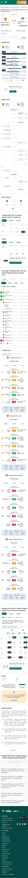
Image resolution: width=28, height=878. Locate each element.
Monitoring (4, 855)
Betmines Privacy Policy (7, 820)
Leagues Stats (5, 843)
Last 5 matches (6, 353)
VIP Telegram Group (6, 864)
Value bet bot (5, 858)
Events (4, 678)
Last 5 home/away (18, 353)
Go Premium (14, 700)
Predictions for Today (7, 869)
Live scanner (5, 851)
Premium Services (6, 849)
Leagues (4, 835)
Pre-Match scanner (6, 853)
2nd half (18, 220)
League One (7, 7)
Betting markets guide (7, 828)
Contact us (4, 822)
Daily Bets (4, 845)
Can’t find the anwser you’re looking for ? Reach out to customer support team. (14, 762)
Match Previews (5, 837)
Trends (23, 37)
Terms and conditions (7, 818)
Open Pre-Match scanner (15, 262)
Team (17, 678)
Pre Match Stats (14, 37)
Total (4, 220)
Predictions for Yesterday (8, 874)
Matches (2, 7)
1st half (11, 220)
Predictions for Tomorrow (5, 871)
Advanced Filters (6, 839)
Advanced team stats (7, 862)
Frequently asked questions (6, 825)
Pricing (3, 847)
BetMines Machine (6, 841)
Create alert (12, 91)
